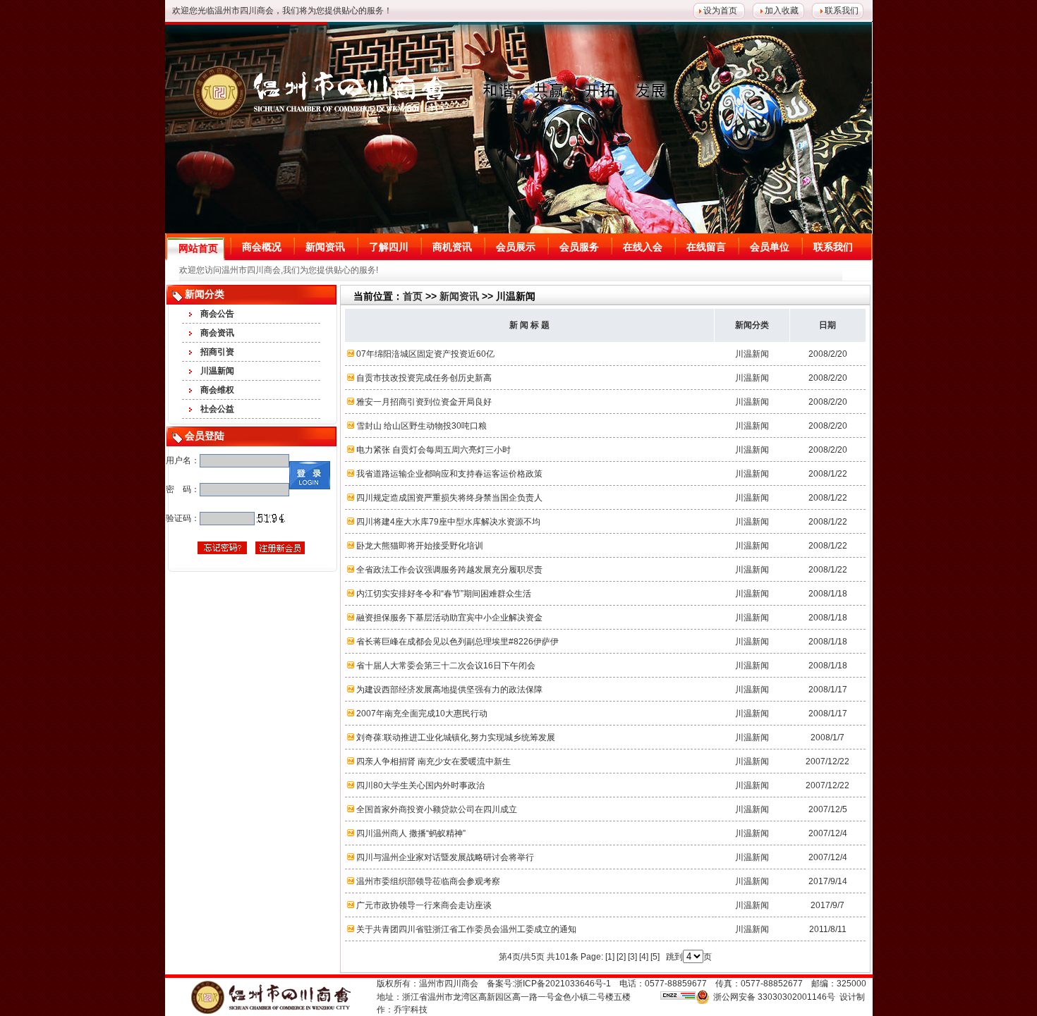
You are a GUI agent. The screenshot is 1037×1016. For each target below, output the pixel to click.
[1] (609, 957)
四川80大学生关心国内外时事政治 (420, 785)
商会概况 (261, 246)
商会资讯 (217, 333)
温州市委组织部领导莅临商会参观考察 (428, 881)
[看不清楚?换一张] (271, 518)
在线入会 (642, 246)
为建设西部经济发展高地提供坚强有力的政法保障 (449, 689)
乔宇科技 (410, 1010)
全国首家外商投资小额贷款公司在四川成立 (436, 809)
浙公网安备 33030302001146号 (774, 997)
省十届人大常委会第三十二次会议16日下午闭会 (445, 666)
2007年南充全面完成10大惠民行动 (421, 713)
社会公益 (217, 409)
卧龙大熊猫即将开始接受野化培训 (419, 546)
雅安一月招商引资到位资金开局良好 (424, 402)
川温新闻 (217, 371)
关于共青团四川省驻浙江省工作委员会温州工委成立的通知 (466, 929)
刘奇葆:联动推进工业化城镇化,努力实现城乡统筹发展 (455, 737)
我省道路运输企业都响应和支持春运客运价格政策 (449, 474)
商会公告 (217, 314)
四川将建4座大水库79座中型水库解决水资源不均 (448, 522)
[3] (632, 957)
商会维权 (217, 390)
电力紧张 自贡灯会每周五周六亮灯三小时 (433, 450)
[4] (643, 957)
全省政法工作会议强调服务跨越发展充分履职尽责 (449, 570)
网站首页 (198, 248)
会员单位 (769, 246)
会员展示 (515, 246)
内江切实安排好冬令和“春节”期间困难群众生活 (443, 594)
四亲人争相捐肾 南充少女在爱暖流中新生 (433, 761)
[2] (621, 957)
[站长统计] (678, 997)
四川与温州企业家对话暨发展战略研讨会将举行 (445, 857)
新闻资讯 (325, 246)
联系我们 (842, 11)
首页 (413, 296)
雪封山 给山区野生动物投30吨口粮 (421, 426)
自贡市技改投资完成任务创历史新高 (424, 378)
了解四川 (388, 246)
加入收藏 (782, 11)
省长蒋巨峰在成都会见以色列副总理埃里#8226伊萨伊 (457, 642)
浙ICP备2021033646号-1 (562, 984)
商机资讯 (452, 246)
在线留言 (706, 246)
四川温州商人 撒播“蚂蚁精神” (411, 833)
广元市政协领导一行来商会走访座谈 (424, 905)
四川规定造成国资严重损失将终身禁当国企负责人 (449, 498)
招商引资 (217, 352)
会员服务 (579, 246)
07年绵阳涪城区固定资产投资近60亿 (425, 354)
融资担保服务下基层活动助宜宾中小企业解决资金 (449, 618)
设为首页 (720, 11)
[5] (655, 957)
